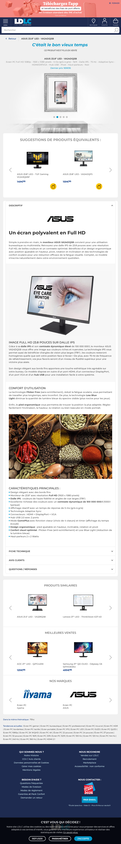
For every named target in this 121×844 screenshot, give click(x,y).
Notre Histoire (31, 755)
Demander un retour (31, 797)
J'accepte (83, 838)
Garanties (23, 794)
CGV (24, 759)
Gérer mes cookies (31, 766)
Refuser (37, 838)
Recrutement (89, 759)
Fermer (115, 3)
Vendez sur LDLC (90, 755)
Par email (89, 799)
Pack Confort (38, 794)
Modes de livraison (31, 786)
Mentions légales (31, 770)
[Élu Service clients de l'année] (89, 793)
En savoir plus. (70, 832)
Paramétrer (60, 838)
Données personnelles (25, 762)
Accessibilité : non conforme (89, 766)
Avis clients (35, 759)
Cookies (45, 762)
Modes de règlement (31, 790)
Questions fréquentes (31, 783)
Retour (12, 38)
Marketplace (89, 762)
